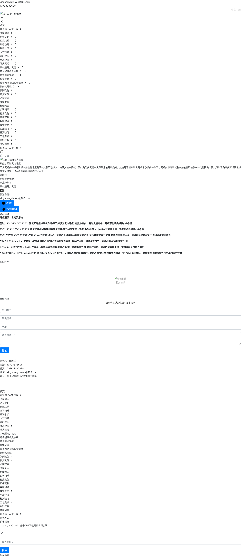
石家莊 (24, 529)
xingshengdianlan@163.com (15, 1)
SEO (32, 529)
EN (239, 9)
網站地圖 (4, 555)
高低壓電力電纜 (8, 186)
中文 (233, 9)
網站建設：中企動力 (10, 529)
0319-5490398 (15, 368)
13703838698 (8, 5)
